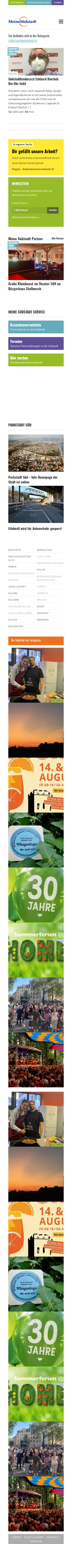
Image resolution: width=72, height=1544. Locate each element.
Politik (41, 569)
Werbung (43, 619)
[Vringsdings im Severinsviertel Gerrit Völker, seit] (36, 840)
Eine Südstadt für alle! (19, 558)
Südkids (13, 579)
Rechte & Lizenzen (33, 1537)
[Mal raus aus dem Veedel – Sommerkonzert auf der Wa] (36, 1059)
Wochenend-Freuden (24, 217)
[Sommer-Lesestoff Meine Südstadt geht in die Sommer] (36, 730)
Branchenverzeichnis (38, 2)
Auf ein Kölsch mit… (20, 606)
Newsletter (44, 549)
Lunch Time (19, 203)
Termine (58, 2)
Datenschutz (53, 1537)
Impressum (36, 1541)
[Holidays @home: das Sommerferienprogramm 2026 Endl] (36, 949)
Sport (40, 606)
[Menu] (61, 21)
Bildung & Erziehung (21, 573)
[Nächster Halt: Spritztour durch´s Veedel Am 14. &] (36, 785)
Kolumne (13, 599)
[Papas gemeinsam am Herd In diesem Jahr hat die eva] (36, 675)
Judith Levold (18, 112)
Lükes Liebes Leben (20, 613)
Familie (12, 566)
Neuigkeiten (15, 626)
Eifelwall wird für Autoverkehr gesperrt (35, 529)
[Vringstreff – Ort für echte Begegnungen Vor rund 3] (36, 895)
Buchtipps (14, 549)
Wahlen (41, 599)
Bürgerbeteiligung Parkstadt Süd (49, 578)
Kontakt (17, 1537)
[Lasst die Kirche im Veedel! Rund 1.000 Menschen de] (36, 1004)
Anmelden (53, 210)
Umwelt (41, 586)
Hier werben (16, 2)
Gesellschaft (17, 586)
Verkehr (42, 593)
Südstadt (12, 74)
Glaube (12, 593)
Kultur (12, 619)
